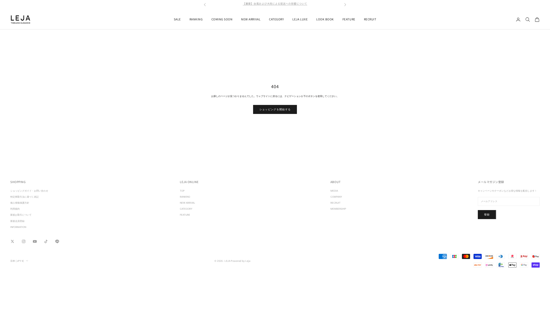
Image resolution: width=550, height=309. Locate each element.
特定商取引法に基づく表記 (25, 196)
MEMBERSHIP (338, 208)
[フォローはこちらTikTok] (46, 241)
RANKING (196, 19)
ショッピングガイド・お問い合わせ (29, 190)
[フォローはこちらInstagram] (23, 241)
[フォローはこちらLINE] (57, 241)
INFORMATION (18, 227)
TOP (182, 190)
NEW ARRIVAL (250, 19)
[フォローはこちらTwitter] (12, 241)
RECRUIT (370, 19)
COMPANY (336, 196)
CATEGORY (276, 19)
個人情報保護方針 (19, 202)
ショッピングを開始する (275, 109)
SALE (177, 19)
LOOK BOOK (325, 19)
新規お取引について (21, 214)
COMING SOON (222, 19)
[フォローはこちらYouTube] (35, 241)
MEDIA (334, 190)
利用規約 (15, 208)
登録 (487, 214)
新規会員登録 (17, 221)
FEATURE (348, 19)
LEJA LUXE (300, 19)
